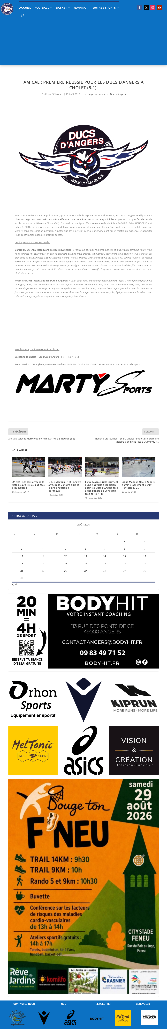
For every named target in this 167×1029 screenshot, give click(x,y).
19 (65, 563)
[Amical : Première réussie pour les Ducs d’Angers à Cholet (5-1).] (83, 155)
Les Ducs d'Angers (116, 94)
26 (65, 570)
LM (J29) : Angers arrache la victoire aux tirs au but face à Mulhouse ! (28, 484)
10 (21, 556)
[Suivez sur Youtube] (159, 7)
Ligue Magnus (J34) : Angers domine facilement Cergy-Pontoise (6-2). (138, 484)
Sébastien (57, 94)
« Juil (14, 584)
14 (104, 556)
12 (65, 556)
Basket (61, 7)
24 (21, 570)
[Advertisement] (83, 42)
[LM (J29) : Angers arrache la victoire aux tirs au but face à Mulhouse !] (28, 467)
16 (144, 556)
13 (85, 556)
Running (80, 7)
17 (21, 563)
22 (124, 563)
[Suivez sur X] (146, 7)
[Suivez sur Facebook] (139, 7)
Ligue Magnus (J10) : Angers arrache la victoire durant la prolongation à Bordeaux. (64, 486)
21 (104, 563)
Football (42, 7)
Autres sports (104, 7)
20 (85, 563)
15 (124, 556)
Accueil (25, 7)
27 (85, 570)
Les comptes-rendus (94, 94)
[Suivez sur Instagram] (152, 7)
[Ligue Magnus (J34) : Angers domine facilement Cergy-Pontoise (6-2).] (138, 467)
